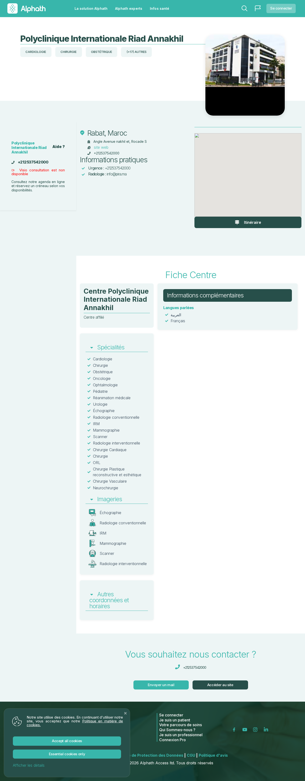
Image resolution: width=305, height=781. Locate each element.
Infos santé (159, 8)
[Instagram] (256, 729)
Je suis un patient (174, 720)
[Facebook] (236, 729)
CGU (192, 755)
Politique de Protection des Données (150, 755)
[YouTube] (245, 729)
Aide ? (58, 146)
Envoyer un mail (161, 685)
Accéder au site (220, 685)
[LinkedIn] (267, 729)
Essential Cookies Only (67, 754)
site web (101, 147)
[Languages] (257, 8)
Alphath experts (128, 8)
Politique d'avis (213, 755)
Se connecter (281, 8)
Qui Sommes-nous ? (177, 730)
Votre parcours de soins (180, 725)
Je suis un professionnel (181, 735)
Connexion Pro (172, 740)
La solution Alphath (91, 8)
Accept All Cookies (67, 741)
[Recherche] (244, 8)
